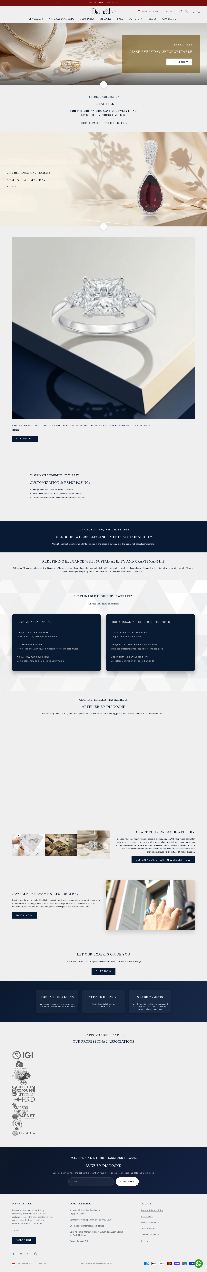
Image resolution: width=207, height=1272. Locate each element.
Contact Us (170, 19)
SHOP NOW (11, 186)
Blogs (153, 19)
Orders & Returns (148, 1228)
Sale (120, 19)
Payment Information (150, 1222)
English (168, 11)
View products (25, 439)
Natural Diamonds (61, 19)
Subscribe (127, 1181)
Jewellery (36, 19)
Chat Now (103, 971)
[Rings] (103, 328)
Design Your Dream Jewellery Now (163, 859)
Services (144, 1241)
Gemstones (87, 19)
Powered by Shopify (105, 1263)
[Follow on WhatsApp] (35, 1253)
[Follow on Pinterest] (28, 1253)
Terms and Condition (150, 1234)
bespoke (106, 19)
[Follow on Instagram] (21, 1253)
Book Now (24, 915)
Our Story (136, 19)
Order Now (179, 62)
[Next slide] (105, 846)
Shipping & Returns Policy (152, 1210)
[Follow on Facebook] (13, 1253)
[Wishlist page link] (180, 11)
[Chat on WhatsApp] (198, 1263)
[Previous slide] (16, 846)
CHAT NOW (24, 784)
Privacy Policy (147, 1216)
